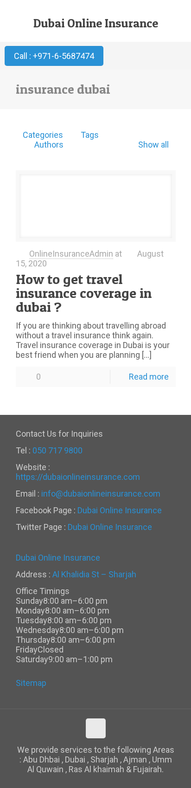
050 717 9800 (57, 450)
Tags (90, 135)
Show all (153, 144)
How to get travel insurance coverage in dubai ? (84, 293)
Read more (149, 376)
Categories (43, 135)
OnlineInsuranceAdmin (71, 253)
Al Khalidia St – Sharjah (94, 574)
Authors (49, 144)
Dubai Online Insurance (95, 23)
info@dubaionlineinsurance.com (100, 493)
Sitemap (31, 683)
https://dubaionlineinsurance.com (78, 477)
